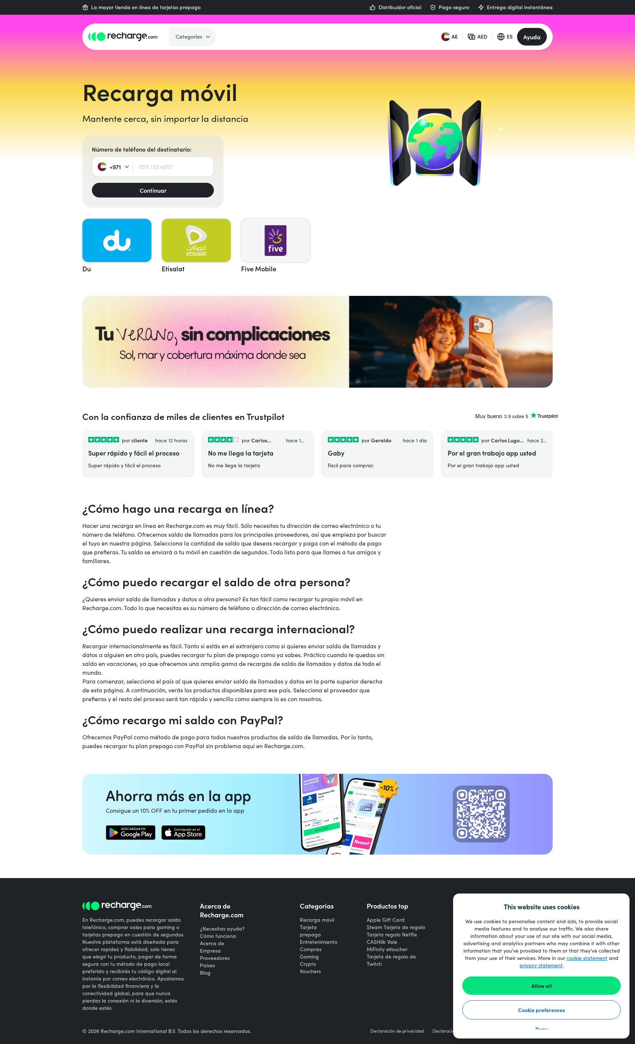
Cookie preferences (541, 1010)
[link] (130, 832)
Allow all (541, 985)
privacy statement (541, 965)
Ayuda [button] (532, 37)
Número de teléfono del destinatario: (141, 149)
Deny (541, 1029)
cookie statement (587, 957)
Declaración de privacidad (397, 1031)
